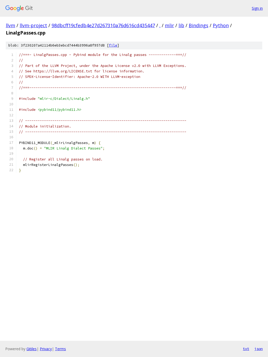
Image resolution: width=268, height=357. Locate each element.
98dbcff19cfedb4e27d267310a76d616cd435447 (103, 25)
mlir (169, 25)
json (258, 348)
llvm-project (33, 25)
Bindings (198, 25)
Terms (60, 348)
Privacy (46, 348)
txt (246, 348)
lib (181, 25)
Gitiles (31, 348)
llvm (10, 25)
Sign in (257, 8)
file (113, 45)
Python (221, 25)
